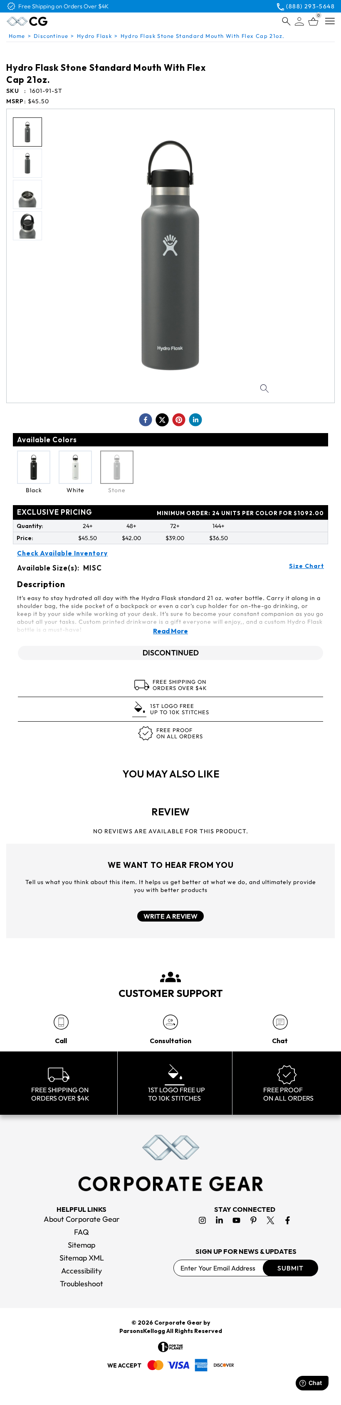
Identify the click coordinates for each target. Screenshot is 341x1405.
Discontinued (171, 653)
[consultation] (170, 1022)
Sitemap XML (81, 1258)
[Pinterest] (253, 1220)
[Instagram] (202, 1220)
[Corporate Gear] (170, 1163)
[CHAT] (280, 1022)
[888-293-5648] (61, 1022)
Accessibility (81, 1270)
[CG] (47, 21)
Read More (170, 631)
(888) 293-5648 (310, 6)
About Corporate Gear (82, 1219)
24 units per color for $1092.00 (240, 513)
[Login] (299, 21)
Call (61, 1040)
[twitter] (162, 419)
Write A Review (170, 916)
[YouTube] (236, 1220)
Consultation (170, 1040)
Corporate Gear (178, 1322)
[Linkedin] (219, 1220)
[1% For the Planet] (170, 1347)
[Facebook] (288, 1220)
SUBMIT (290, 1268)
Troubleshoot (81, 1283)
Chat (280, 1040)
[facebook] (145, 419)
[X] (270, 1220)
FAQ (81, 1232)
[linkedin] (195, 419)
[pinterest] (178, 419)
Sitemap (81, 1245)
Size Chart (306, 566)
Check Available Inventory (62, 553)
